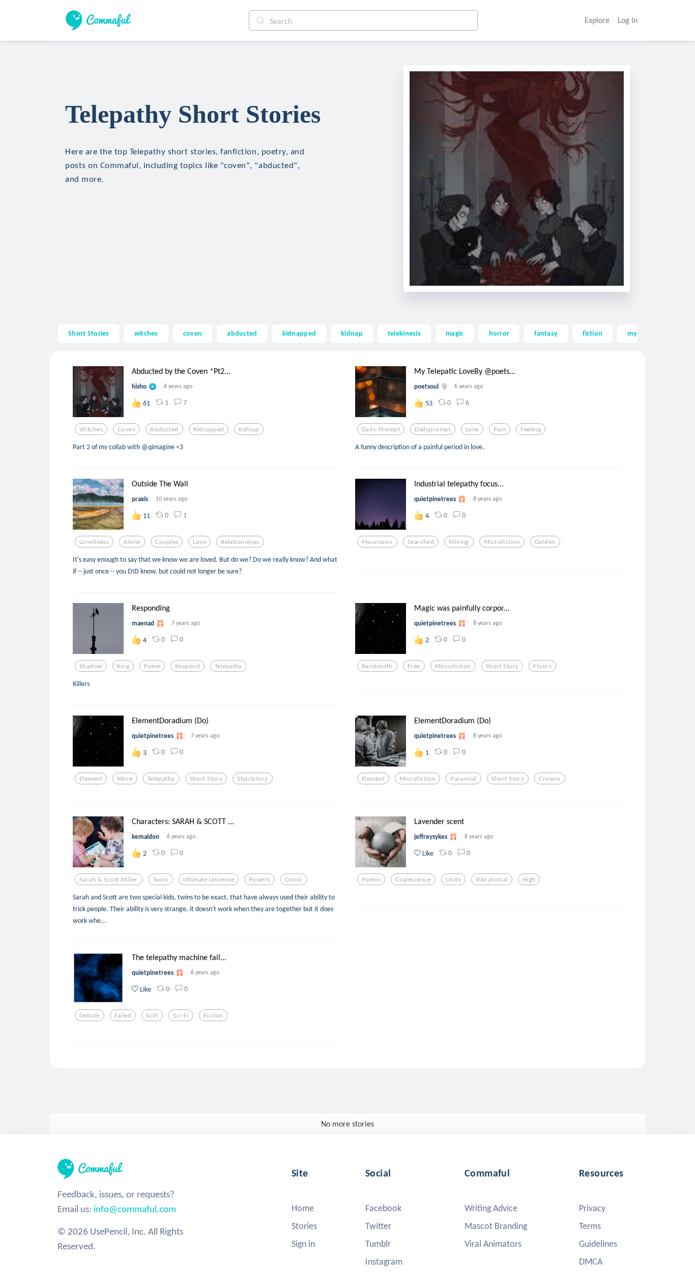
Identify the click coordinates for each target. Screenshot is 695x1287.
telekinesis (404, 333)
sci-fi (181, 1015)
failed (123, 1015)
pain (500, 429)
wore (125, 778)
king (123, 666)
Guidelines (598, 1243)
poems (371, 879)
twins (160, 879)
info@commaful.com (135, 1209)
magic (455, 333)
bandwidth (377, 666)
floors (542, 666)
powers (259, 879)
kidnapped (299, 333)
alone (132, 541)
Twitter (378, 1225)
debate (89, 1015)
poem (152, 666)
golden (545, 541)
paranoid (463, 778)
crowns (550, 778)
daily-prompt (381, 429)
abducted (242, 333)
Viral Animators (493, 1243)
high (529, 879)
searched (421, 541)
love (472, 429)
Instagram (383, 1261)
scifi (152, 1015)
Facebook (383, 1208)
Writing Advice (491, 1208)
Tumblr (378, 1243)
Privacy (592, 1208)
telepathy (228, 666)
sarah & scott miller (108, 879)
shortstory (252, 778)
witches (146, 333)
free (414, 666)
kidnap (352, 333)
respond (187, 666)
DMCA (590, 1261)
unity (453, 879)
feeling (530, 429)
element (90, 778)
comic (294, 879)
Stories (304, 1225)
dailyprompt (433, 429)
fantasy (546, 333)
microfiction (502, 541)
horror (499, 333)
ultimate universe (208, 879)
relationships (240, 541)
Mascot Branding (496, 1225)
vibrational (492, 879)
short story (502, 666)
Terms (590, 1225)
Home (303, 1208)
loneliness (94, 541)
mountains (377, 541)
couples (166, 541)
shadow (90, 666)
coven (192, 333)
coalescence (413, 879)
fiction (592, 333)
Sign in (303, 1243)
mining (459, 541)
